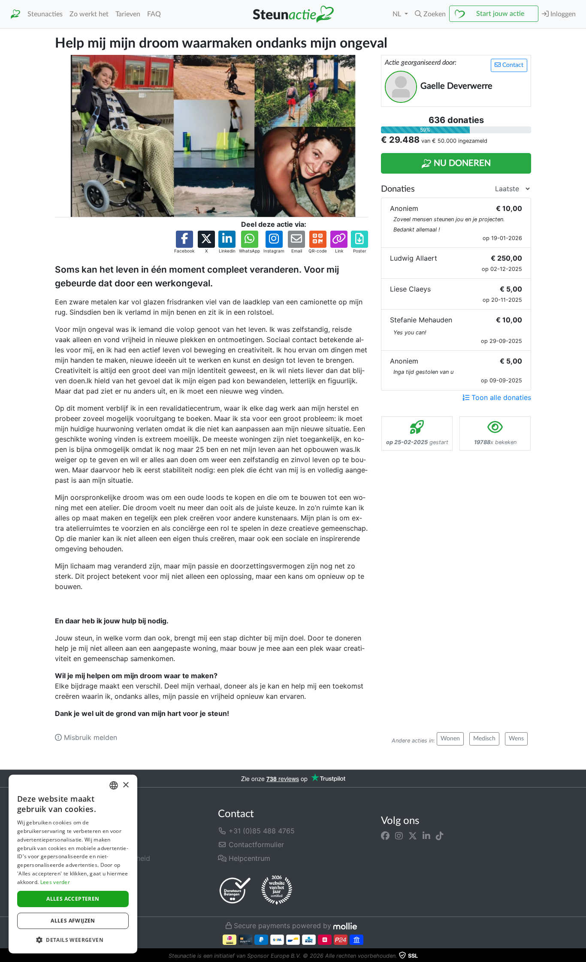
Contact (512, 65)
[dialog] (73, 864)
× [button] (125, 785)
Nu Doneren (461, 163)
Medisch (484, 739)
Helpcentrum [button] (248, 858)
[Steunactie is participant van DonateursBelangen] (235, 890)
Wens (516, 739)
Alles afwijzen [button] (73, 920)
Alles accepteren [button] (72, 898)
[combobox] (113, 785)
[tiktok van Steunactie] (440, 836)
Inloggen (562, 14)
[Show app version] (580, 956)
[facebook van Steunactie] (385, 836)
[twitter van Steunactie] (412, 836)
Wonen (450, 739)
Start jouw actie (500, 13)
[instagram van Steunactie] (399, 836)
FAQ (154, 14)
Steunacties (45, 14)
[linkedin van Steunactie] (426, 836)
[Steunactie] (15, 14)
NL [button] (398, 14)
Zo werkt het (89, 14)
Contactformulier (255, 844)
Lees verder (55, 882)
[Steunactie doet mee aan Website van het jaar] (276, 890)
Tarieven (127, 14)
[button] (430, 14)
